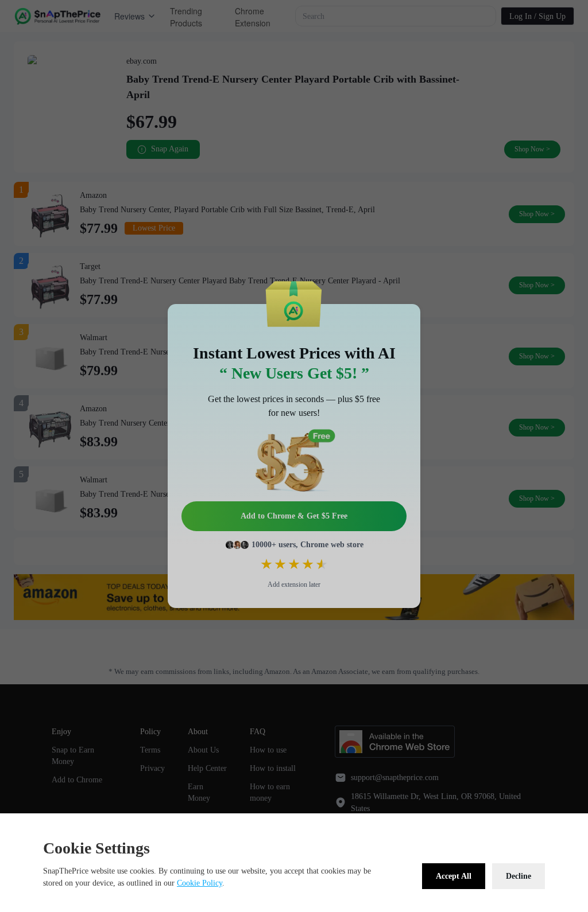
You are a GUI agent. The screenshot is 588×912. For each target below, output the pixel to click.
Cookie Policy (199, 883)
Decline (518, 876)
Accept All (453, 876)
